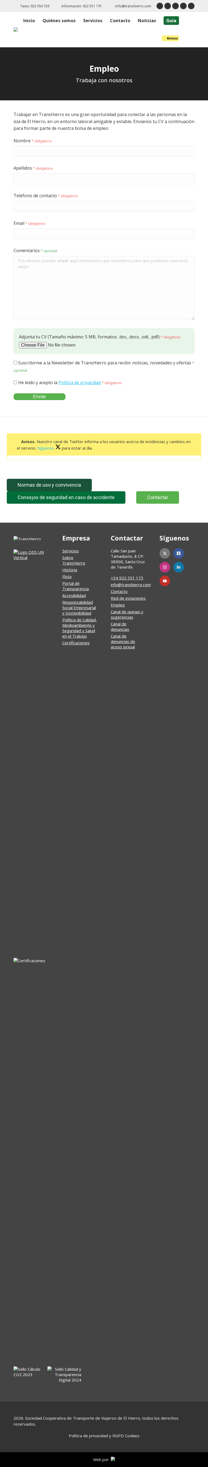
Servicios (70, 550)
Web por (102, 1459)
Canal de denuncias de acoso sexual (123, 641)
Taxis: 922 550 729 (34, 6)
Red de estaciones (128, 598)
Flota (67, 576)
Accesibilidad (74, 595)
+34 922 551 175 (127, 578)
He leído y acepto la (69, 382)
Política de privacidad (79, 382)
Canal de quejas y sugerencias (127, 614)
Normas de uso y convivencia (49, 485)
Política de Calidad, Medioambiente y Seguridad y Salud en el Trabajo (79, 628)
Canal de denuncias (120, 626)
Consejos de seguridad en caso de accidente (66, 497)
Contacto (119, 591)
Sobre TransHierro (73, 560)
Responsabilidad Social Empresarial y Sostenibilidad (79, 607)
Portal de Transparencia (75, 586)
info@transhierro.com (133, 6)
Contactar (157, 497)
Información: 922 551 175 (81, 6)
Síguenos (46, 448)
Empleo (118, 605)
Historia (69, 569)
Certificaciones (76, 642)
